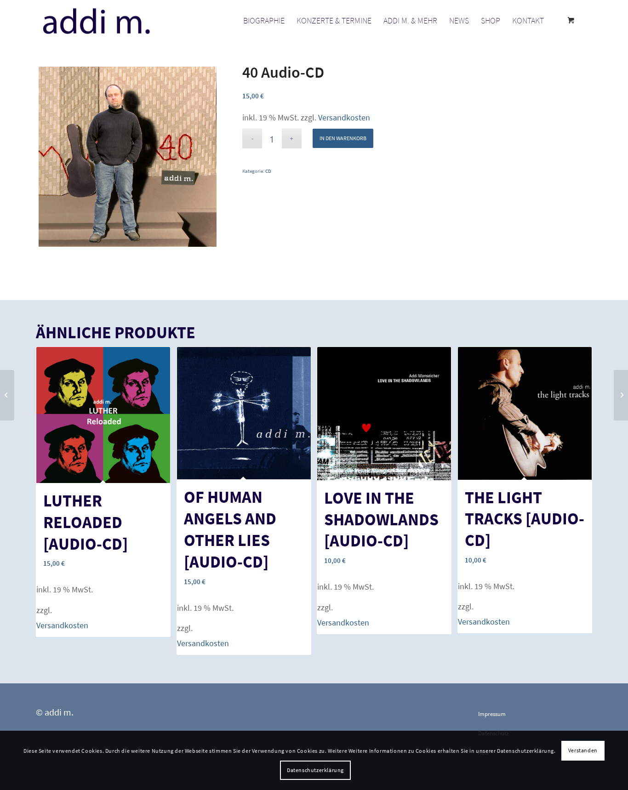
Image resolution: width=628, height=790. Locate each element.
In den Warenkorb (343, 138)
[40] (7, 395)
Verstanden (583, 750)
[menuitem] (264, 20)
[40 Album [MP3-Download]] (621, 395)
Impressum (492, 714)
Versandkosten (344, 117)
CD (268, 171)
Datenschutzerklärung (315, 770)
